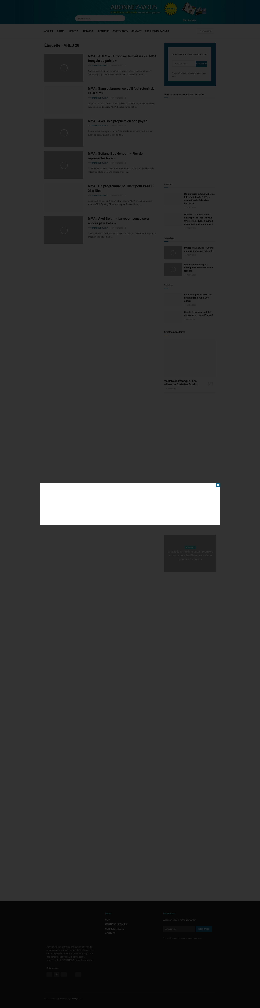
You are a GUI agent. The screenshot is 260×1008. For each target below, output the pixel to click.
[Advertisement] (130, 504)
